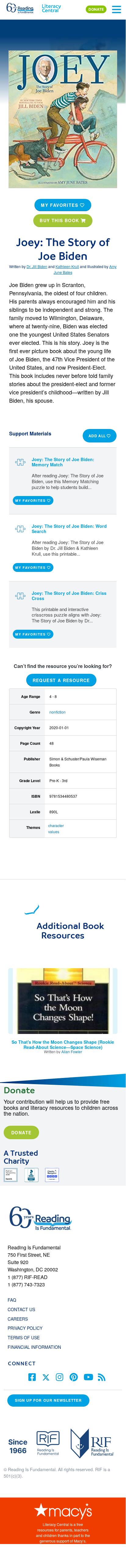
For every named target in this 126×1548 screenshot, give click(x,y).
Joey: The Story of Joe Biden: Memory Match (63, 462)
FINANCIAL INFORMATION (34, 1347)
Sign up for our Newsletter (48, 1400)
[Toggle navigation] (116, 9)
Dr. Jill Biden (37, 266)
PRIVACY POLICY (25, 1328)
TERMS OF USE (27, 1337)
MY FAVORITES (60, 205)
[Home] (23, 6)
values (53, 831)
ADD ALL (97, 435)
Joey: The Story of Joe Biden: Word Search (69, 528)
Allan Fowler (71, 1051)
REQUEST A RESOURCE (61, 680)
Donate (21, 1132)
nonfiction (57, 711)
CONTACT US (23, 1309)
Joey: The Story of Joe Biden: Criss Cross (69, 595)
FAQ (12, 1300)
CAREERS (18, 1319)
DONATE (96, 9)
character (56, 825)
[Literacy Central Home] (51, 6)
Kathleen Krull (67, 266)
